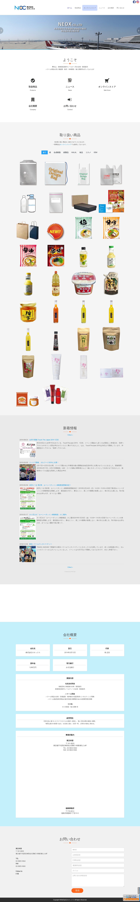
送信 (77, 890)
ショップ (107, 80)
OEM (95, 152)
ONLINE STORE (131, 897)
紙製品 (66, 152)
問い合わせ (120, 8)
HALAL (74, 152)
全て (44, 152)
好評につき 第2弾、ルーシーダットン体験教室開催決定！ (50, 485)
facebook (134, 1)
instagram (137, 1)
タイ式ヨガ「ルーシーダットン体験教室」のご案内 (47, 515)
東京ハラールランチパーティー (40, 544)
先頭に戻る (139, 890)
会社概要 (111, 8)
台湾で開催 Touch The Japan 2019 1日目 (44, 440)
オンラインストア (90, 8)
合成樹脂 (57, 152)
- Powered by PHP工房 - (70, 571)
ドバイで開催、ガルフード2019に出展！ (44, 462)
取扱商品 (78, 8)
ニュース (102, 8)
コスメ (88, 152)
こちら (17, 184)
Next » (71, 435)
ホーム (69, 8)
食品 (81, 152)
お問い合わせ (70, 99)
